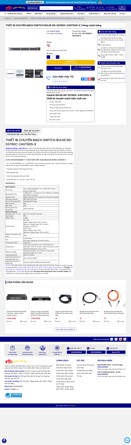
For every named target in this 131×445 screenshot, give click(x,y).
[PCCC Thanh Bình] (65, 2)
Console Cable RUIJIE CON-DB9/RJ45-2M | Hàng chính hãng (64, 313)
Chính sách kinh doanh (64, 376)
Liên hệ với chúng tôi (60, 81)
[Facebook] (116, 339)
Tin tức (122, 14)
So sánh (24, 321)
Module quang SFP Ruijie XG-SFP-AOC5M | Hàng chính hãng (114, 312)
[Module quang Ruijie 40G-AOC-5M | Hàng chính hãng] (90, 298)
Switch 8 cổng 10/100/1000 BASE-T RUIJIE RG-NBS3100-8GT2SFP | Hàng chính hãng (40, 313)
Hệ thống (92, 8)
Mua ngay (58, 68)
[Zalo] (111, 339)
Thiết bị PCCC (94, 14)
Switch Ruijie (55, 31)
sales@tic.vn (14, 389)
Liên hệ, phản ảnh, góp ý (86, 365)
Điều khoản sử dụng (63, 365)
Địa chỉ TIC (116, 352)
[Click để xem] (25, 49)
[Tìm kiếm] (70, 8)
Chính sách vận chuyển (64, 370)
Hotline (81, 8)
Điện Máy (38, 14)
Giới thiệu (80, 368)
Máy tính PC (27, 267)
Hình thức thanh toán (63, 368)
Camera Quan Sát (66, 14)
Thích (10, 321)
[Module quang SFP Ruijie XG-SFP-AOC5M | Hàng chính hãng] (114, 298)
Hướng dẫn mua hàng (84, 370)
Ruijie (84, 31)
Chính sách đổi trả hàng (64, 373)
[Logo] (15, 8)
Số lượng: (50, 53)
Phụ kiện (80, 14)
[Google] (124, 339)
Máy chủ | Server (110, 14)
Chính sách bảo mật (84, 373)
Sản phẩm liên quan (20, 282)
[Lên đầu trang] (4, 435)
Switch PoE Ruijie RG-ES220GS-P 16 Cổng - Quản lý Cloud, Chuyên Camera (17, 313)
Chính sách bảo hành (63, 379)
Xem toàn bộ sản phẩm (64, 329)
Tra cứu (102, 8)
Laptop (20, 267)
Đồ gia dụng (51, 14)
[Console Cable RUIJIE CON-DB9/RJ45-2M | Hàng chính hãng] (65, 298)
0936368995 (76, 352)
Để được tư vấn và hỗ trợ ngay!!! (83, 68)
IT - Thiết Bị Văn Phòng (13, 14)
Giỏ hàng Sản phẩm (113, 8)
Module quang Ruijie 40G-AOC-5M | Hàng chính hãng (90, 312)
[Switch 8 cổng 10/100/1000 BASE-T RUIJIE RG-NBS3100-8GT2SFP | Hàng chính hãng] (41, 298)
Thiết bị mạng (47, 267)
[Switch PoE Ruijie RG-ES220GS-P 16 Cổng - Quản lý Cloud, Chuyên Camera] (17, 298)
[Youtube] (120, 339)
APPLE (28, 14)
